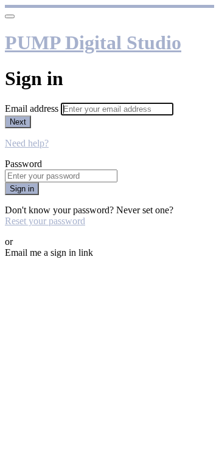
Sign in (22, 188)
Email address (33, 108)
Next (18, 121)
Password (23, 164)
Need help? (27, 143)
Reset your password (45, 221)
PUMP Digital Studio (93, 42)
